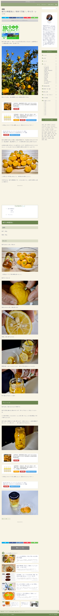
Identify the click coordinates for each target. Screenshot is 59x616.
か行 (50, 103)
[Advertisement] (20, 194)
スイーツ (55, 127)
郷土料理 (50, 80)
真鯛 (42, 136)
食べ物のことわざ (49, 100)
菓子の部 (50, 77)
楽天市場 (16, 108)
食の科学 (53, 138)
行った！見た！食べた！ (50, 94)
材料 (12, 210)
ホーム (38, 4)
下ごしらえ (50, 66)
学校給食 (48, 133)
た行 (50, 106)
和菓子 (45, 133)
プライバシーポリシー (6, 614)
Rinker (19, 458)
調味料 (50, 78)
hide (23, 206)
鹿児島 (46, 139)
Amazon (16, 471)
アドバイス (10, 214)
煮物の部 (50, 74)
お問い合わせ (51, 4)
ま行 (50, 110)
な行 (50, 107)
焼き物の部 (50, 73)
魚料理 (43, 139)
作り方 (12, 211)
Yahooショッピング (15, 134)
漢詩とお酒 (49, 91)
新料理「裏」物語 (49, 88)
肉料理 (45, 136)
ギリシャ (43, 127)
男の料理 (50, 76)
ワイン (55, 130)
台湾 (42, 133)
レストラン (51, 130)
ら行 (50, 113)
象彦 (52, 136)
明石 (53, 133)
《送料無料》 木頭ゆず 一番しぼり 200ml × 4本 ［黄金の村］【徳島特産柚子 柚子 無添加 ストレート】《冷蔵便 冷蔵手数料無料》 (25, 116)
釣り (46, 138)
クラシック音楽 (48, 127)
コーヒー (52, 127)
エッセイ (49, 55)
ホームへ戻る (21, 547)
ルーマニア (47, 130)
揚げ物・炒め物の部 (50, 70)
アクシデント (53, 124)
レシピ (3, 9)
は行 (50, 109)
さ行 (50, 104)
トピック (50, 61)
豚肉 (50, 136)
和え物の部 (50, 67)
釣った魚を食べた (50, 81)
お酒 (45, 124)
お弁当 (49, 58)
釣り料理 (49, 138)
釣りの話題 (49, 97)
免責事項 (12, 614)
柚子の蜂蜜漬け (11, 208)
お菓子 (43, 124)
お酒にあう (48, 124)
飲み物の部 (50, 83)
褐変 (48, 136)
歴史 (55, 133)
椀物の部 (50, 71)
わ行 (50, 114)
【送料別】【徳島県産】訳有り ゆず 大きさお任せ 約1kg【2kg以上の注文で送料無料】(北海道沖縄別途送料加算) (25, 105)
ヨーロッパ (43, 130)
